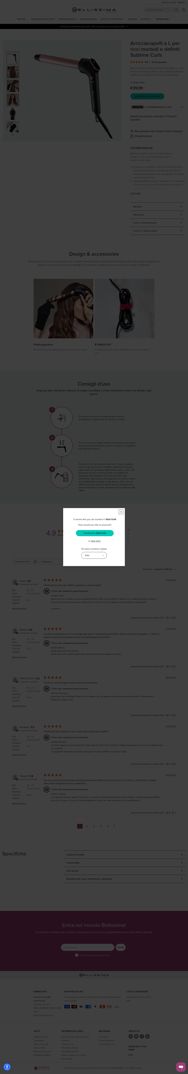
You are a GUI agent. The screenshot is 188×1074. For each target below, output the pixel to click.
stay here (95, 540)
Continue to (95, 533)
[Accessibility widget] (7, 1066)
